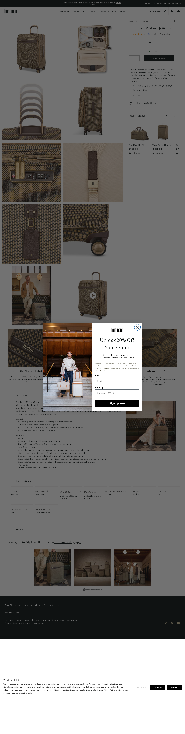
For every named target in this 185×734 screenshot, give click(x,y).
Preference (141, 687)
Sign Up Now (117, 403)
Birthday (99, 387)
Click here (90, 690)
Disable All (158, 687)
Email (97, 376)
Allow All (174, 687)
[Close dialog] (137, 327)
